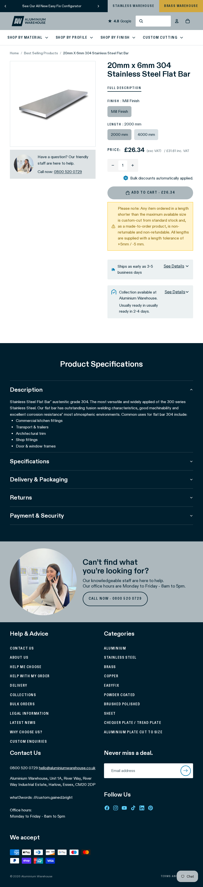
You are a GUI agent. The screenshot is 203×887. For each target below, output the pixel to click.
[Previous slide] (5, 5)
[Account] (176, 21)
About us (19, 658)
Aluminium (115, 648)
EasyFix (111, 686)
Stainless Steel (120, 658)
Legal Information (29, 714)
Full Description (124, 88)
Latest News (23, 723)
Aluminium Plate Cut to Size (133, 732)
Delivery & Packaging (39, 479)
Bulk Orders (22, 705)
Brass (110, 667)
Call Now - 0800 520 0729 (115, 599)
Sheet (110, 714)
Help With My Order (30, 677)
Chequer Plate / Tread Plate (132, 723)
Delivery (18, 686)
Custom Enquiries (28, 742)
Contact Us (22, 648)
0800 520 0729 (68, 171)
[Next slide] (98, 5)
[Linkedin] (142, 808)
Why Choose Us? (26, 732)
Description (26, 389)
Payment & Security (37, 515)
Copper (111, 677)
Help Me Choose (25, 667)
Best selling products (41, 53)
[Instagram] (116, 808)
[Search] (153, 21)
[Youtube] (124, 808)
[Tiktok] (133, 808)
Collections (23, 695)
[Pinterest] (150, 808)
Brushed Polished (122, 705)
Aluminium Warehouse (36, 876)
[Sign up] (185, 771)
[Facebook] (107, 808)
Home (14, 53)
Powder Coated (119, 695)
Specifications (29, 461)
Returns (21, 497)
